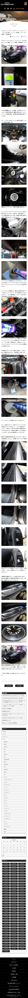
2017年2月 (6, 936)
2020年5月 (22, 908)
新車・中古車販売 (14, 965)
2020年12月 (14, 903)
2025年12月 (22, 868)
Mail (11, 8)
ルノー (5, 821)
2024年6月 (6, 878)
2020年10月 (6, 906)
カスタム (4, 734)
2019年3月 (22, 918)
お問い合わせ (14, 980)
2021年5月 (22, 898)
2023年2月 (6, 883)
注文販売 (14, 968)
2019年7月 (6, 918)
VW (4, 774)
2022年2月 (22, 891)
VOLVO (5, 772)
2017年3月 (22, 933)
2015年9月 (14, 948)
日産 (5, 831)
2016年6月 (14, 941)
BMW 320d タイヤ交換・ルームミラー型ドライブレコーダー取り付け (13, 714)
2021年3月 (14, 901)
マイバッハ (6, 805)
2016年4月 (6, 943)
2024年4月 (22, 878)
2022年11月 (22, 883)
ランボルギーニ (7, 818)
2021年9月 (14, 896)
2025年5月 (6, 876)
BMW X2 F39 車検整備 (6, 708)
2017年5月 (6, 933)
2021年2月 (22, 901)
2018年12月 (14, 921)
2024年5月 (14, 878)
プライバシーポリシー (14, 986)
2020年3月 (14, 911)
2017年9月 (22, 928)
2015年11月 (22, 946)
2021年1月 (6, 903)
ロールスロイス (7, 826)
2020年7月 (6, 908)
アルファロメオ (7, 785)
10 (3, 847)
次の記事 (19, 685)
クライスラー (6, 792)
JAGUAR (5, 754)
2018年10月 (22, 921)
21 (17, 849)
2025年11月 (6, 871)
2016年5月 (22, 941)
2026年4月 (14, 866)
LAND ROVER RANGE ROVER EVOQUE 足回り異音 (12, 698)
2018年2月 (14, 926)
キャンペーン (5, 736)
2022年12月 (14, 883)
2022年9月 (14, 886)
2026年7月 (14, 863)
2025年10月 (14, 871)
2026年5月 (6, 866)
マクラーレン (6, 808)
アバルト (5, 782)
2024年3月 (6, 881)
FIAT (5, 749)
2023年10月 (22, 881)
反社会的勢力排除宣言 (14, 989)
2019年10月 (6, 916)
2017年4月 (14, 933)
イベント (5, 787)
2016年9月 (22, 938)
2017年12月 (22, 926)
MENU (25, 4)
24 (3, 851)
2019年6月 (14, 918)
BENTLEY (6, 741)
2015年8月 (22, 948)
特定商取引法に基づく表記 (14, 992)
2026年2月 (6, 868)
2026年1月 (14, 868)
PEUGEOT (6, 764)
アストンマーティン (8, 779)
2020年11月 (22, 903)
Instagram (5, 8)
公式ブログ (14, 962)
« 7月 (3, 855)
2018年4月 (22, 923)
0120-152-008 (20, 8)
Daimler (5, 746)
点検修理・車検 (14, 974)
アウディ (5, 777)
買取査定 (14, 971)
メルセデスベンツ (7, 813)
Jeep (5, 757)
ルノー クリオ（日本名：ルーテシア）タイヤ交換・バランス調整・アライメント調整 (13, 705)
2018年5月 (14, 923)
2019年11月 (22, 913)
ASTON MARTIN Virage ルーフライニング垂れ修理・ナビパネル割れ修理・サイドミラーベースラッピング (14, 701)
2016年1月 (6, 946)
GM (4, 751)
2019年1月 (6, 921)
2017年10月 (14, 928)
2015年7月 (6, 951)
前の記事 (9, 685)
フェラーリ (6, 798)
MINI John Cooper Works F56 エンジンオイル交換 (12, 717)
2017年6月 (22, 931)
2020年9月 (14, 906)
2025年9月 (22, 871)
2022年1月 (6, 893)
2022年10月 (6, 886)
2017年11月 (6, 928)
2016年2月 (22, 943)
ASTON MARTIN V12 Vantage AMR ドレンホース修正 (13, 695)
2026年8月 (6, 863)
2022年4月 (6, 891)
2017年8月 (6, 931)
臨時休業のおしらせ (6, 720)
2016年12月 (22, 936)
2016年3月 (14, 943)
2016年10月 (14, 938)
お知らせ (13, 36)
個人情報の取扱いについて (14, 983)
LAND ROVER (6, 759)
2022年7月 (6, 888)
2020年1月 (6, 913)
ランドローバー (7, 816)
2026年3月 (22, 866)
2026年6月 (22, 863)
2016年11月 (6, 938)
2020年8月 (22, 906)
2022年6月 (14, 888)
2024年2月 (14, 881)
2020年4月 (6, 911)
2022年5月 (22, 888)
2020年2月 (22, 911)
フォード (5, 800)
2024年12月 (14, 876)
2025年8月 (6, 873)
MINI (5, 762)
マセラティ (18, 36)
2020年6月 (14, 908)
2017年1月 (14, 936)
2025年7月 (14, 873)
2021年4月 (6, 901)
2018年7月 (6, 923)
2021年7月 (6, 898)
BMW (5, 744)
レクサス (5, 824)
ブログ (3, 739)
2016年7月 (6, 941)
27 (13, 851)
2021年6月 (14, 898)
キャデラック (6, 790)
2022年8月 (22, 886)
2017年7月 (14, 931)
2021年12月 (14, 893)
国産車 (5, 829)
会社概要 (14, 977)
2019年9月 (14, 916)
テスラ (5, 795)
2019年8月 (22, 916)
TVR (4, 767)
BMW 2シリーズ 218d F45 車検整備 (9, 723)
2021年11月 (22, 893)
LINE (8, 8)
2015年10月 (6, 948)
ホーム (14, 959)
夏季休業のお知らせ (6, 711)
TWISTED (6, 769)
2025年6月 (22, 873)
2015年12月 (14, 946)
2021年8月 (22, 896)
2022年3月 (14, 891)
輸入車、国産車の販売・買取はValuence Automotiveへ (7, 3)
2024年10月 (22, 876)
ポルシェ (5, 803)
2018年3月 (6, 926)
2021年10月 (6, 896)
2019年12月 (14, 913)
